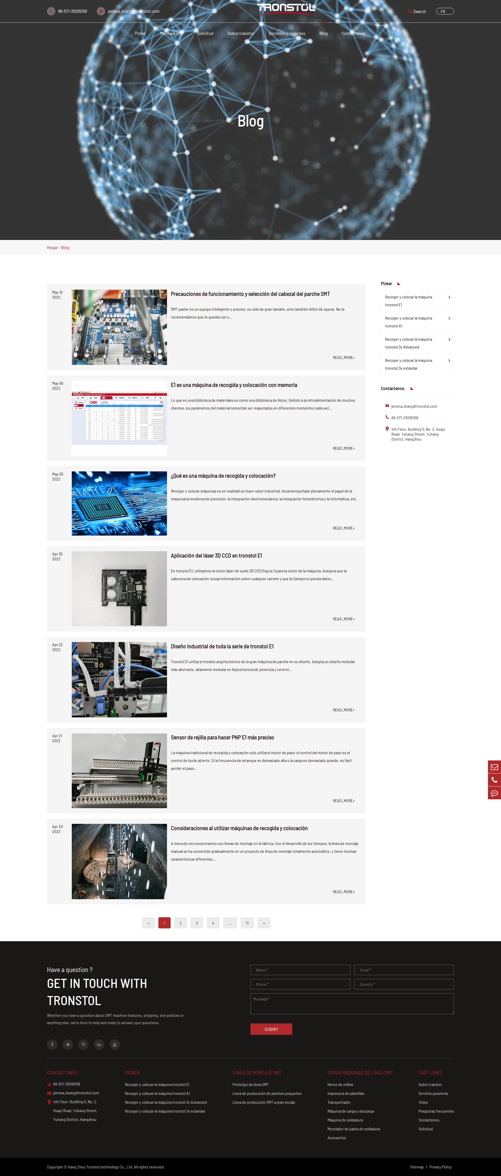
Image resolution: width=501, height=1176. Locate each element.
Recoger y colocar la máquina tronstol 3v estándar (408, 364)
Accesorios (336, 1137)
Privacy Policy (441, 1166)
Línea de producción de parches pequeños (267, 1093)
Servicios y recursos (287, 33)
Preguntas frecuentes (436, 1110)
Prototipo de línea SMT (250, 1084)
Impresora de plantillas (345, 1093)
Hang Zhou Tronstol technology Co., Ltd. (100, 1166)
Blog (323, 33)
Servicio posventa (433, 1093)
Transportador (338, 1102)
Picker (140, 33)
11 (247, 922)
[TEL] (494, 779)
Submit (271, 1029)
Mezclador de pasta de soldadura (353, 1128)
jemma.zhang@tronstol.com (133, 11)
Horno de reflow (340, 1084)
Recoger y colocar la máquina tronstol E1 (408, 300)
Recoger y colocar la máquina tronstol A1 (408, 321)
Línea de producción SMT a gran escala (263, 1102)
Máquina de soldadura (345, 1119)
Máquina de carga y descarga (350, 1110)
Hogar (52, 247)
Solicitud (205, 33)
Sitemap (417, 1166)
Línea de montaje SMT (257, 1072)
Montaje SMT (171, 33)
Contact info (62, 1072)
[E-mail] (494, 766)
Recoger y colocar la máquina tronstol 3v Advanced (408, 343)
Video (423, 1102)
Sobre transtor (241, 33)
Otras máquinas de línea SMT (360, 1072)
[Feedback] (494, 793)
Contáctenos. (354, 33)
